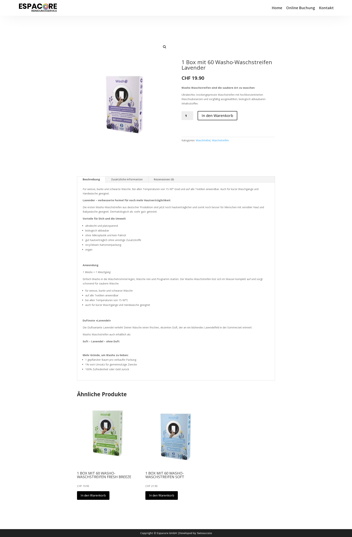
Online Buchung (300, 7)
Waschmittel (203, 140)
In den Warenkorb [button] (93, 495)
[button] (164, 47)
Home (277, 7)
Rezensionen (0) (164, 179)
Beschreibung (91, 179)
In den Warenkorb (217, 115)
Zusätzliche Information (127, 179)
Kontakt (326, 7)
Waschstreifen (220, 140)
